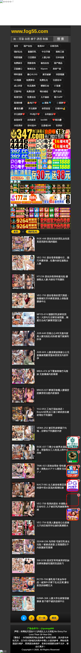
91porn (44, 69)
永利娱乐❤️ (50, 114)
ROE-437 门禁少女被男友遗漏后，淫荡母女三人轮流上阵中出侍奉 (52, 450)
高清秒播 (18, 103)
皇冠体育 (18, 120)
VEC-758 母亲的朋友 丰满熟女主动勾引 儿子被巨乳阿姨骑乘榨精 (53, 506)
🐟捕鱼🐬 (46, 103)
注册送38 (57, 80)
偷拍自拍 (45, 63)
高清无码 (18, 97)
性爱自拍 (31, 97)
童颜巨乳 (32, 52)
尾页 (54, 618)
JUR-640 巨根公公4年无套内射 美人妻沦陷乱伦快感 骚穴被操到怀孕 (53, 336)
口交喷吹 (32, 57)
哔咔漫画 (18, 74)
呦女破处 (44, 91)
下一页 (42, 618)
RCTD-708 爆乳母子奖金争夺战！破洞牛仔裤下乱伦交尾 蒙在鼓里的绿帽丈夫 (53, 582)
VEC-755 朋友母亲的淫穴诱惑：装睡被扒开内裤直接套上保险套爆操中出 (53, 298)
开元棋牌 (32, 108)
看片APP (58, 97)
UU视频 (17, 80)
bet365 (44, 120)
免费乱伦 (44, 80)
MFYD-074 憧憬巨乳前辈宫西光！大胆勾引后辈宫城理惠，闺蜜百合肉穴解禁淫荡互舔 (52, 317)
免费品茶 (31, 91)
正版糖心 (18, 69)
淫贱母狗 (31, 63)
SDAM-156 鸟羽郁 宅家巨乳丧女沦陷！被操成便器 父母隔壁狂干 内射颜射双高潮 (53, 544)
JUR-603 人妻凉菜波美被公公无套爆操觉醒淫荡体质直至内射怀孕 (53, 355)
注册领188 (46, 125)
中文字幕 (46, 52)
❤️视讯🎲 (57, 120)
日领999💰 (60, 108)
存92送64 (32, 125)
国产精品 (58, 63)
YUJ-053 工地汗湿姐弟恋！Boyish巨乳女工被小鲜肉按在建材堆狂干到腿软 (53, 412)
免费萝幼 (30, 80)
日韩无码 (54, 46)
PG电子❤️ (35, 114)
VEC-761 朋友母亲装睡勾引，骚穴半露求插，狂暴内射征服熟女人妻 (53, 260)
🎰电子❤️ (32, 103)
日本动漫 (60, 57)
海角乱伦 (31, 69)
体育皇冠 (46, 108)
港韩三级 (60, 52)
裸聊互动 (45, 86)
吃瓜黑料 (31, 86)
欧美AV (41, 46)
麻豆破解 (47, 74)
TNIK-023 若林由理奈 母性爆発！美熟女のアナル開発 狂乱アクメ (53, 468)
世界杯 (59, 125)
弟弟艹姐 (57, 69)
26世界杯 (18, 125)
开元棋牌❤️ (19, 114)
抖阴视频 (60, 74)
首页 (16, 46)
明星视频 (18, 57)
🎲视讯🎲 (18, 108)
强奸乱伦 (18, 52)
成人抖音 (18, 86)
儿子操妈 (45, 97)
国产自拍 (28, 46)
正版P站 (17, 91)
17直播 (57, 86)
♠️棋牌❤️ (61, 103)
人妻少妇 (46, 57)
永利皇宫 (31, 120)
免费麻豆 (18, 63)
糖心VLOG (32, 74)
